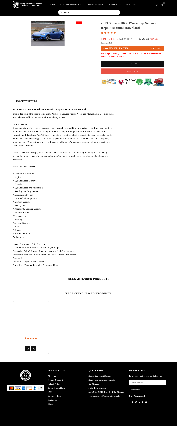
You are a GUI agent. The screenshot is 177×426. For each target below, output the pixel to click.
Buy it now (132, 71)
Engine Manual (95, 4)
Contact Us (131, 4)
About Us (52, 376)
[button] (162, 4)
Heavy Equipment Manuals (99, 376)
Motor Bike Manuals (97, 388)
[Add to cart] (27, 348)
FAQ (50, 392)
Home (52, 4)
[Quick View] (33, 348)
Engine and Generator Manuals (101, 380)
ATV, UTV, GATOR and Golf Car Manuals (106, 392)
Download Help (54, 396)
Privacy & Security (56, 380)
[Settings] (157, 4)
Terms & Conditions (56, 388)
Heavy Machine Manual (71, 4)
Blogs (50, 404)
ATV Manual (114, 4)
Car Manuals (93, 384)
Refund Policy (54, 384)
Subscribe (135, 389)
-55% (79, 22)
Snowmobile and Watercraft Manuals (104, 396)
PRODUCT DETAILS (26, 101)
